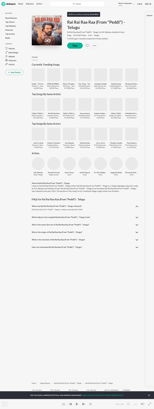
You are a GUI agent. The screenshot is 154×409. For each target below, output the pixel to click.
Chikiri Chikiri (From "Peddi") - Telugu (69, 113)
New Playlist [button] (15, 72)
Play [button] (75, 45)
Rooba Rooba (85, 143)
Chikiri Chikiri (116, 113)
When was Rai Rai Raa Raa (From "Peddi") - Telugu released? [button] (57, 206)
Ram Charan (69, 172)
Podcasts (30, 4)
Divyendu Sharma (131, 172)
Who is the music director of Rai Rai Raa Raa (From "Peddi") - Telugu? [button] (60, 225)
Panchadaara (131, 143)
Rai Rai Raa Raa (54, 113)
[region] (85, 383)
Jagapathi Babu (116, 172)
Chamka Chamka (100, 84)
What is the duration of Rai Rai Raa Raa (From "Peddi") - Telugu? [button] (58, 240)
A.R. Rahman (106, 32)
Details (35, 57)
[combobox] (77, 3)
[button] (126, 4)
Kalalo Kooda (116, 84)
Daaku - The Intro (38, 84)
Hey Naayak (69, 143)
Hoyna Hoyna (85, 113)
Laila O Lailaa (38, 143)
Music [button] (20, 4)
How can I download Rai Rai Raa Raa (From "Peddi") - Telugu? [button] (57, 247)
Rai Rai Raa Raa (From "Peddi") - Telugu (82, 32)
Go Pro (39, 4)
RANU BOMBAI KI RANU (53, 84)
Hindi (120, 5)
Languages (125, 3)
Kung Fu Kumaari (53, 143)
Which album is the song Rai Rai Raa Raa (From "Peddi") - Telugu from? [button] (61, 217)
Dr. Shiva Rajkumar (100, 172)
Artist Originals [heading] (111, 390)
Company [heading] (126, 390)
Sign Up (148, 4)
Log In (139, 4)
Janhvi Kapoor (85, 172)
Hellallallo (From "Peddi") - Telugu (131, 113)
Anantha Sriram (118, 32)
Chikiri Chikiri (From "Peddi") (38, 113)
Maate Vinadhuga (69, 84)
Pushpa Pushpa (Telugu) (131, 84)
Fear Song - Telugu (84, 84)
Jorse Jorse (100, 143)
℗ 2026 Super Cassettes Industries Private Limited (87, 39)
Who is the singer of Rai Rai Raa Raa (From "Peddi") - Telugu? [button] (57, 232)
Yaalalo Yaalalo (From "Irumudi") (100, 113)
